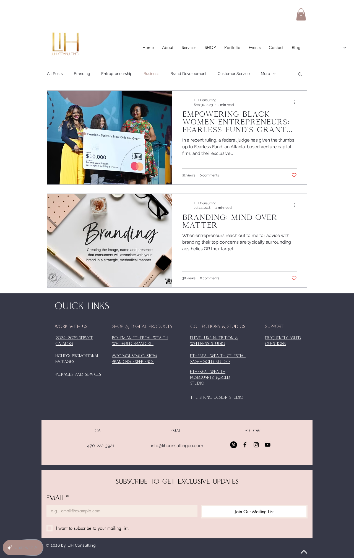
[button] (301, 14)
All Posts (55, 73)
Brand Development (188, 73)
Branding (82, 73)
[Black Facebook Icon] (244, 444)
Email (57, 498)
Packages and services (78, 374)
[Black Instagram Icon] (256, 444)
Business (151, 73)
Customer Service (234, 73)
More (265, 73)
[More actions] (296, 102)
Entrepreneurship (116, 73)
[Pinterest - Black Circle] (233, 444)
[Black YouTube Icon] (267, 444)
